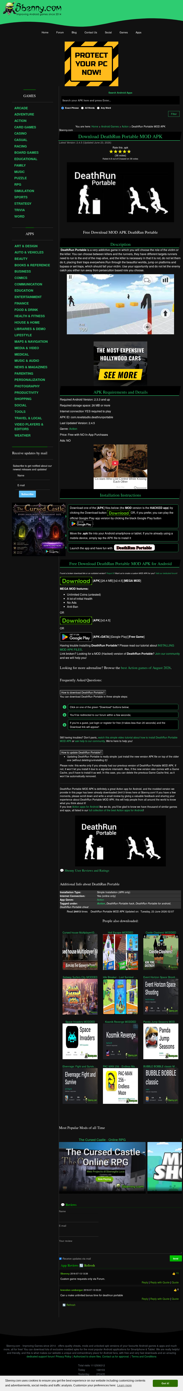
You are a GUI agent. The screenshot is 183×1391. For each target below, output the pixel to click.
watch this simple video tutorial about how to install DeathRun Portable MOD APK (118, 739)
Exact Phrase (72, 108)
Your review (65, 1240)
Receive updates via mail (77, 1258)
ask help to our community (90, 741)
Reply (145, 1282)
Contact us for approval (115, 1356)
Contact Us (91, 32)
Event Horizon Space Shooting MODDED (160, 977)
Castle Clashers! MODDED (161, 932)
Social (108, 32)
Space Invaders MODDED (80, 1021)
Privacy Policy (63, 1356)
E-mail (62, 1225)
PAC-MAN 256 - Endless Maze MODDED (120, 1066)
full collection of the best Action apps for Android (116, 810)
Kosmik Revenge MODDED (120, 1021)
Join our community (167, 654)
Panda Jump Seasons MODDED (160, 1021)
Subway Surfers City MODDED (80, 977)
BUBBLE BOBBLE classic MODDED (160, 1066)
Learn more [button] (124, 1385)
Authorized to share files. (87, 1356)
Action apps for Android (85, 806)
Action (73, 429)
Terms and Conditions (144, 1356)
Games (124, 32)
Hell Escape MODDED (120, 932)
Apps (138, 32)
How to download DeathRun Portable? (83, 692)
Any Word (106, 108)
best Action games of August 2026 (146, 667)
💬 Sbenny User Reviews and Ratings (84, 870)
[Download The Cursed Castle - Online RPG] (102, 1166)
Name (62, 1211)
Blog (74, 32)
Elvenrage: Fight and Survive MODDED (80, 1066)
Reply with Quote (160, 1282)
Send (176, 1258)
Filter (174, 114)
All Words (90, 108)
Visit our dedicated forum (166, 573)
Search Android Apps (120, 92)
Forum (60, 32)
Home (45, 32)
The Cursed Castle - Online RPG (102, 1139)
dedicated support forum (40, 1356)
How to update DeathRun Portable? (81, 752)
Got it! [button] (165, 1383)
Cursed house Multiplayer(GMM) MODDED (80, 932)
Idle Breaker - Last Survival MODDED (120, 977)
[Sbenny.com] (32, 7)
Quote (175, 1282)
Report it (110, 573)
